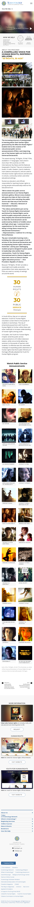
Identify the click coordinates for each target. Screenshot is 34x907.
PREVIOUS (6, 682)
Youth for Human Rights (24, 894)
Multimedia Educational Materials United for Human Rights (9, 686)
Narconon (26, 886)
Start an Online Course (7, 877)
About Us (4, 813)
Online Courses (6, 824)
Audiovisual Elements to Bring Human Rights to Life (24, 686)
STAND (17, 884)
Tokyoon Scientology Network (9, 816)
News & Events (6, 826)
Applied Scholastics (7, 889)
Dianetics (15, 867)
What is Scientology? (8, 819)
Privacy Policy (4, 902)
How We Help (6, 9)
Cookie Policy (12, 902)
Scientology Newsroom (22, 872)
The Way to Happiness (7, 886)
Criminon (18, 886)
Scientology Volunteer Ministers (10, 879)
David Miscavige (6, 874)
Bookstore (5, 829)
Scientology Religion (22, 870)
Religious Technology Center (21, 874)
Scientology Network (7, 870)
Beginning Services (8, 821)
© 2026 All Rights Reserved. (15, 901)
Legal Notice (27, 902)
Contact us (18, 848)
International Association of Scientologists (13, 882)
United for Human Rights (8, 894)
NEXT (28, 682)
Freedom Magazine (7, 884)
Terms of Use (19, 902)
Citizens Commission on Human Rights (12, 896)
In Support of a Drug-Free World (10, 891)
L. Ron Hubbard (5, 867)
